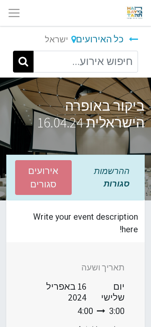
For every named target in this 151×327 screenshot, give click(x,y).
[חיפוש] (23, 62)
